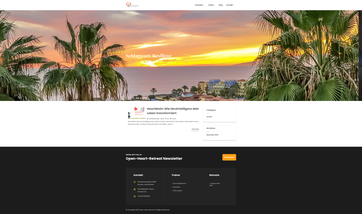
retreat (174, 118)
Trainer (211, 5)
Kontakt (229, 5)
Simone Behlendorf (179, 183)
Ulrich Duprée (177, 191)
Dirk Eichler (176, 187)
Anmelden (229, 157)
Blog (221, 5)
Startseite (199, 5)
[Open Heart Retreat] (132, 5)
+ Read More (195, 129)
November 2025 (212, 135)
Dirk (163, 118)
